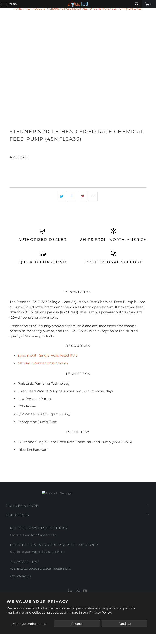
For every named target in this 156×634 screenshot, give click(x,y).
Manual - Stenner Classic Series (43, 363)
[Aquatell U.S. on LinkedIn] (70, 591)
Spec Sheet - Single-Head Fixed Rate (48, 355)
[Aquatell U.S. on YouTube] (85, 591)
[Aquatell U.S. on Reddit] (78, 591)
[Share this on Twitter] (61, 196)
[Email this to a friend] (93, 196)
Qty (12, 162)
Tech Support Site (43, 535)
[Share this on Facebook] (72, 196)
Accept (77, 624)
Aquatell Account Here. (48, 552)
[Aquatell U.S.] (78, 4)
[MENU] (2, 4)
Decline (124, 624)
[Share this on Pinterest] (82, 196)
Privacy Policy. (100, 612)
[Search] (137, 4)
